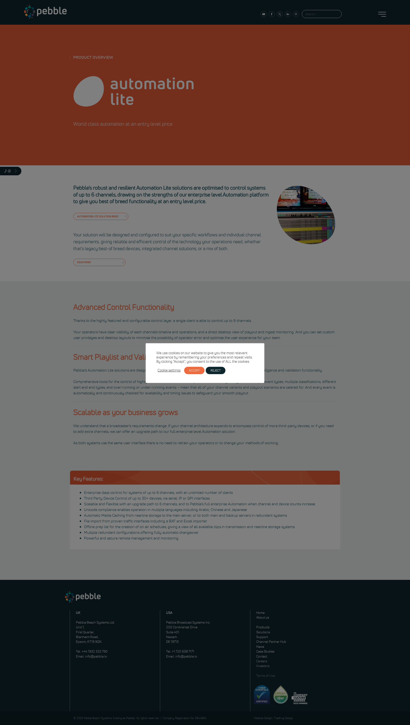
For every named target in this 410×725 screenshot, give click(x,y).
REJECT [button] (215, 370)
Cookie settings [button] (169, 370)
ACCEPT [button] (194, 370)
